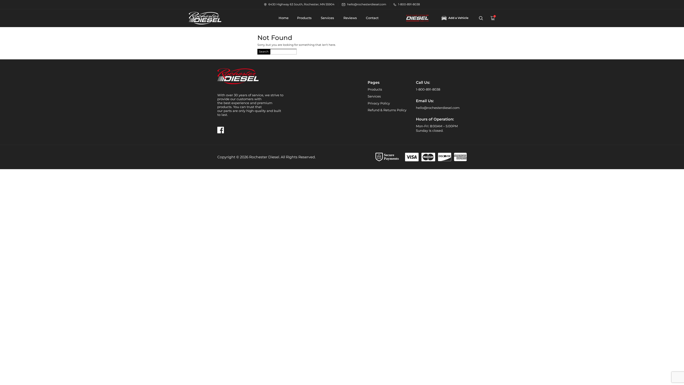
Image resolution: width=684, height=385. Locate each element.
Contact (372, 18)
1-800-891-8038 (428, 89)
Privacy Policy (379, 103)
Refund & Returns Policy (387, 110)
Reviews (350, 18)
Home (284, 18)
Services (327, 18)
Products (304, 18)
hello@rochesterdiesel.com (438, 108)
